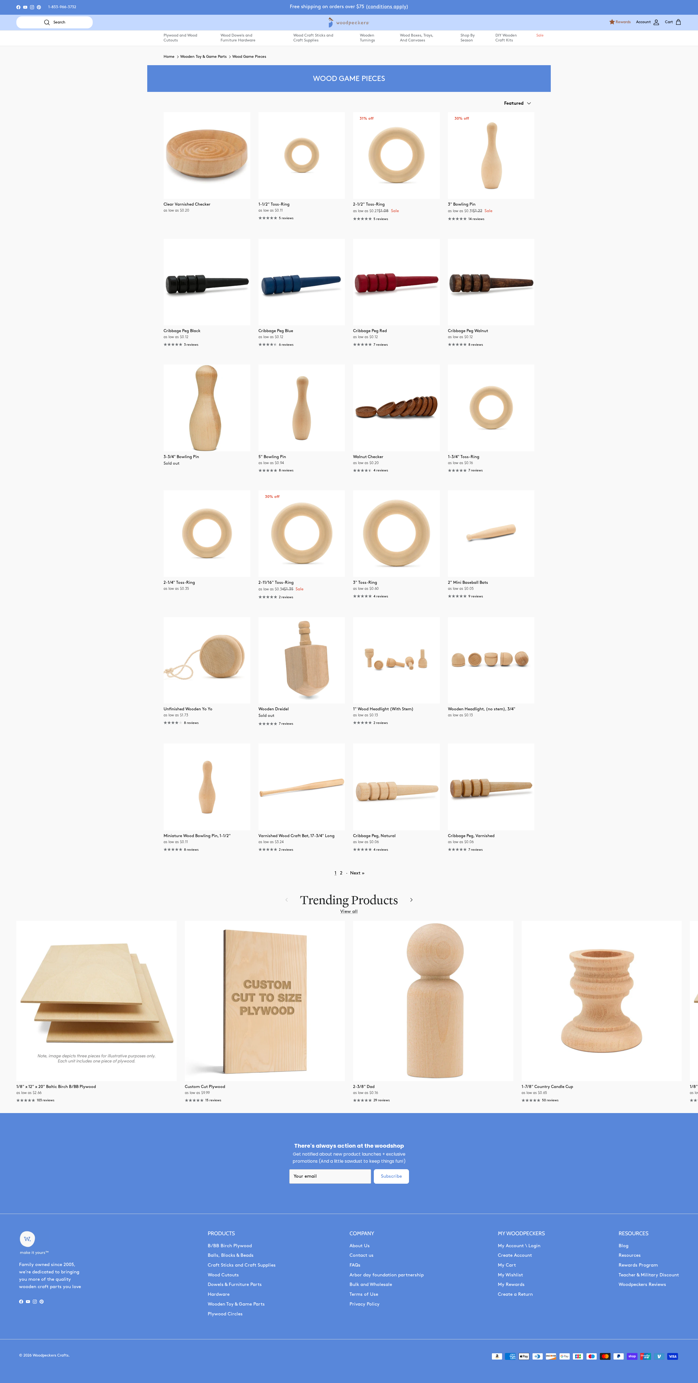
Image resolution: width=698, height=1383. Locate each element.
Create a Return (515, 1294)
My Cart (507, 1265)
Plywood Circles (225, 1314)
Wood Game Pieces (249, 57)
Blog (623, 1246)
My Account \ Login (519, 1246)
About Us (360, 1246)
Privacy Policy (365, 1304)
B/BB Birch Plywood (230, 1246)
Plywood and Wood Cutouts (180, 38)
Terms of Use (364, 1294)
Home (169, 57)
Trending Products (349, 900)
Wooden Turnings (367, 38)
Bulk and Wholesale (371, 1284)
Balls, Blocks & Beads (231, 1255)
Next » (357, 873)
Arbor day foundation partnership (387, 1275)
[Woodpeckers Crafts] (349, 22)
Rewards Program (638, 1265)
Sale (539, 36)
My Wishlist (510, 1275)
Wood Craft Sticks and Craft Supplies (313, 38)
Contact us (362, 1255)
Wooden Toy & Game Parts (203, 57)
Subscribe (391, 1176)
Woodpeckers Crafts (50, 1356)
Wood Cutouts (223, 1275)
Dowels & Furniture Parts (235, 1284)
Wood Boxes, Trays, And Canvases (416, 38)
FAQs (355, 1265)
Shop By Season (468, 38)
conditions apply (387, 7)
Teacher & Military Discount (649, 1275)
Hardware (219, 1294)
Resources (630, 1255)
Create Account (515, 1255)
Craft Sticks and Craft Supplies (242, 1265)
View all (349, 911)
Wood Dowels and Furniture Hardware (238, 38)
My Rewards (511, 1284)
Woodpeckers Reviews (642, 1284)
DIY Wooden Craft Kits (506, 38)
